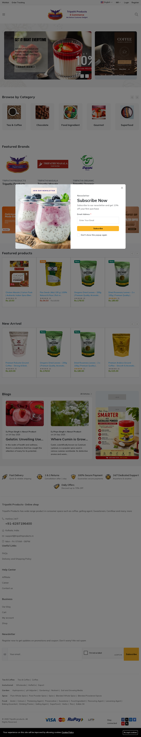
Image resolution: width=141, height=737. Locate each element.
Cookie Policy (68, 732)
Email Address (83, 214)
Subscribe (98, 228)
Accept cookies (130, 732)
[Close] (121, 187)
